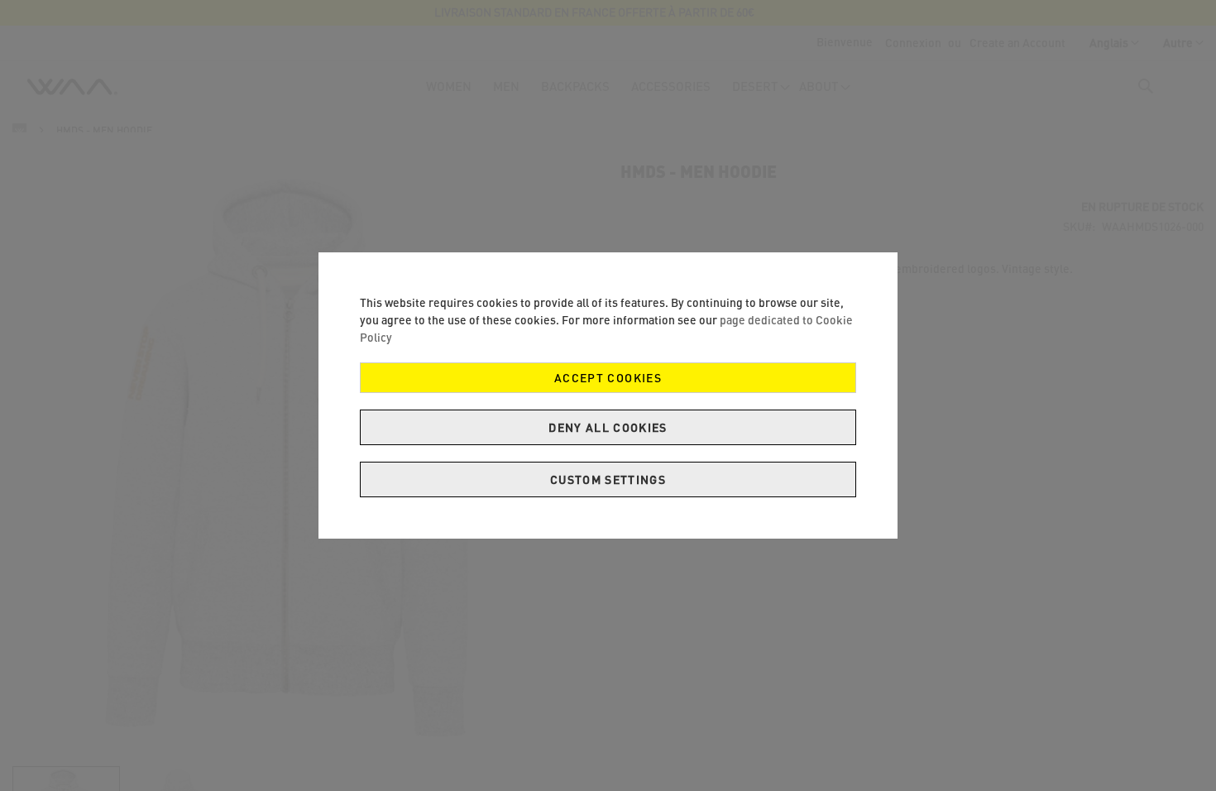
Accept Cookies (608, 378)
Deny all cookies (608, 427)
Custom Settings (608, 479)
